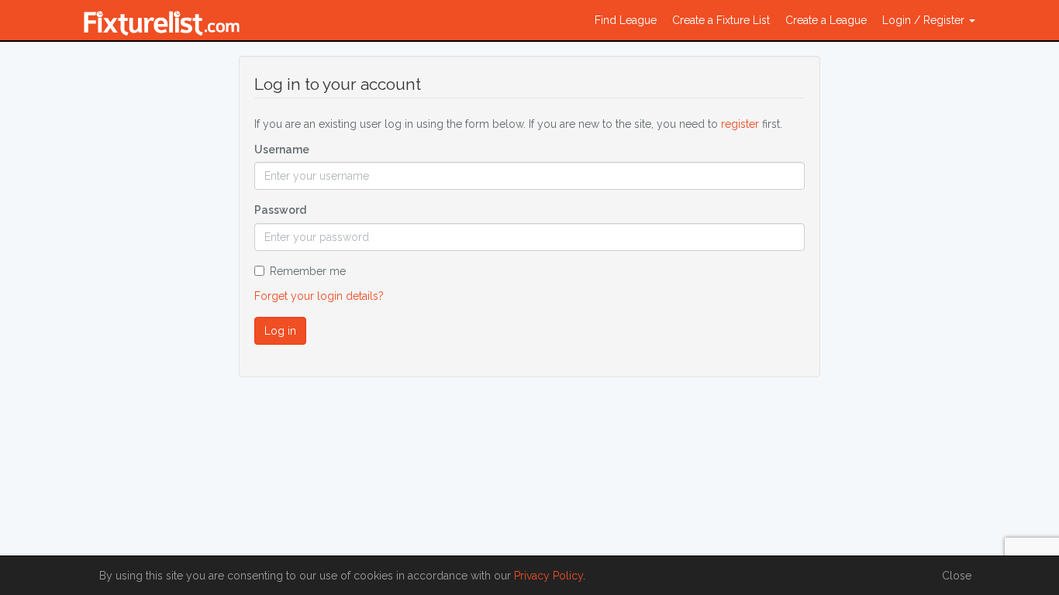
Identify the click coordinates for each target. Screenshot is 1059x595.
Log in (280, 331)
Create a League (826, 20)
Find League (626, 20)
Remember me (308, 271)
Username (281, 149)
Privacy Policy (548, 575)
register (740, 124)
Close (956, 575)
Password (280, 210)
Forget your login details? (319, 296)
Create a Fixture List (721, 20)
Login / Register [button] (925, 20)
